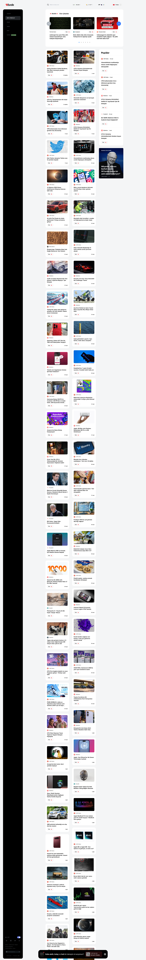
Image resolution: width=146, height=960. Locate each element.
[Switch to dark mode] (19, 937)
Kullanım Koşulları (9, 946)
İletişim (16, 944)
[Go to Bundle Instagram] (19, 940)
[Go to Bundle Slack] (6, 940)
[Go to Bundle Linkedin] (11, 940)
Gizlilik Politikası (8, 948)
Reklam (6, 944)
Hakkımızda (11, 944)
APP (99, 4)
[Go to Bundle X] (15, 940)
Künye (14, 948)
